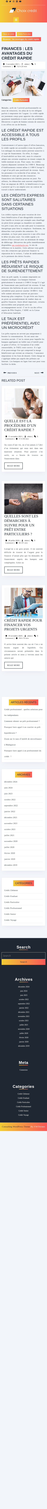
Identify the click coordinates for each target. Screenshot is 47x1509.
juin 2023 (8, 794)
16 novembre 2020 (15, 636)
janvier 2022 (9, 812)
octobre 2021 (10, 829)
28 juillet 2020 (13, 540)
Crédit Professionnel (13, 908)
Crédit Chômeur (11, 890)
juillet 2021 (9, 835)
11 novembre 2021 (15, 436)
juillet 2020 (9, 847)
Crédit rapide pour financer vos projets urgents (23, 624)
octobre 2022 (10, 800)
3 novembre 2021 (12, 64)
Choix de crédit (8, 34)
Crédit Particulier (24, 34)
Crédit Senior (10, 914)
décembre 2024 (10, 782)
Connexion (24, 1070)
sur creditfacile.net (20, 245)
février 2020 (9, 853)
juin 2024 (8, 788)
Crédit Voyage (10, 920)
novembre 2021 (10, 823)
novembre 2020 (10, 841)
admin (27, 64)
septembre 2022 (11, 806)
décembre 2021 (10, 817)
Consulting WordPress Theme (16, 1127)
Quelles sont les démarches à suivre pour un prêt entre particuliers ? (21, 525)
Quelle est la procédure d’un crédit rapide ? (20, 425)
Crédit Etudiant (11, 896)
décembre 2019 (10, 865)
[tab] (16, 19)
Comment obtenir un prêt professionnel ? (22, 721)
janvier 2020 (9, 859)
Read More (15, 467)
